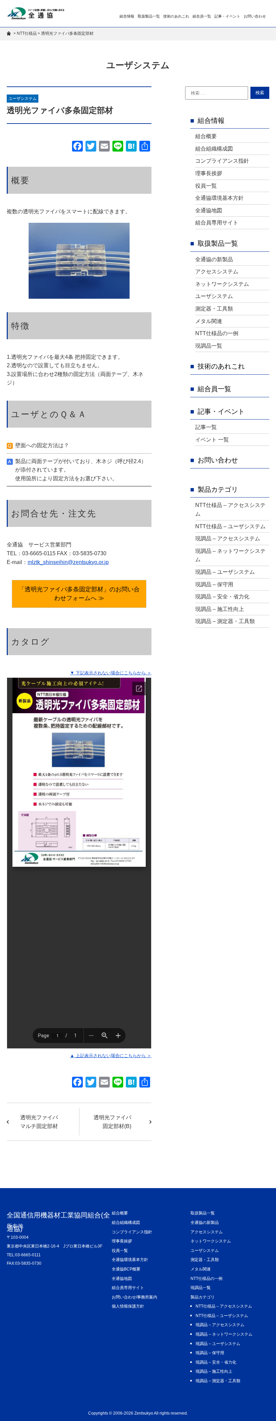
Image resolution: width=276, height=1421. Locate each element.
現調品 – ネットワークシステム (230, 555)
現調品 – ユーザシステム (225, 572)
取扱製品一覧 (149, 16)
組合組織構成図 (214, 149)
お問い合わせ (255, 16)
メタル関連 (208, 321)
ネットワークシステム (222, 284)
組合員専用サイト (216, 222)
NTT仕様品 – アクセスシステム (230, 509)
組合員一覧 (202, 16)
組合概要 (206, 136)
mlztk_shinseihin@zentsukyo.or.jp (68, 562)
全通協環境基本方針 (219, 198)
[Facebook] (77, 147)
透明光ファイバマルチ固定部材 (39, 1122)
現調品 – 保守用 (214, 584)
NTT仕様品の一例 (216, 333)
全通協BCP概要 (126, 1269)
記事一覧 (206, 427)
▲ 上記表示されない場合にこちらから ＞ (110, 1055)
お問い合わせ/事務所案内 (134, 1297)
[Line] (118, 147)
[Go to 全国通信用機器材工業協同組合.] (9, 33)
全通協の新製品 (214, 259)
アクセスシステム (216, 271)
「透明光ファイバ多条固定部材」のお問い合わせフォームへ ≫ (79, 593)
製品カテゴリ (218, 489)
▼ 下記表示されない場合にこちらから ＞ (110, 672)
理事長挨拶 (208, 173)
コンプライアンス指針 (222, 161)
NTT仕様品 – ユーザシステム (230, 526)
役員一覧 (206, 186)
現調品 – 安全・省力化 (222, 596)
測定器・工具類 (214, 309)
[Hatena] (131, 147)
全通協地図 (208, 210)
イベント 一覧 (212, 440)
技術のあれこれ (176, 16)
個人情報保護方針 (128, 1306)
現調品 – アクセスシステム (227, 538)
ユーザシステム (22, 98)
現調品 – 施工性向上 (219, 609)
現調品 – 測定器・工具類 (225, 621)
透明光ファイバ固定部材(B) (112, 1122)
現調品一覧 (208, 346)
